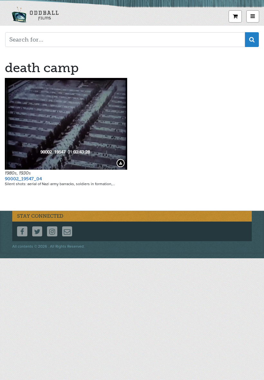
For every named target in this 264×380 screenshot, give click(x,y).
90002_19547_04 (23, 179)
